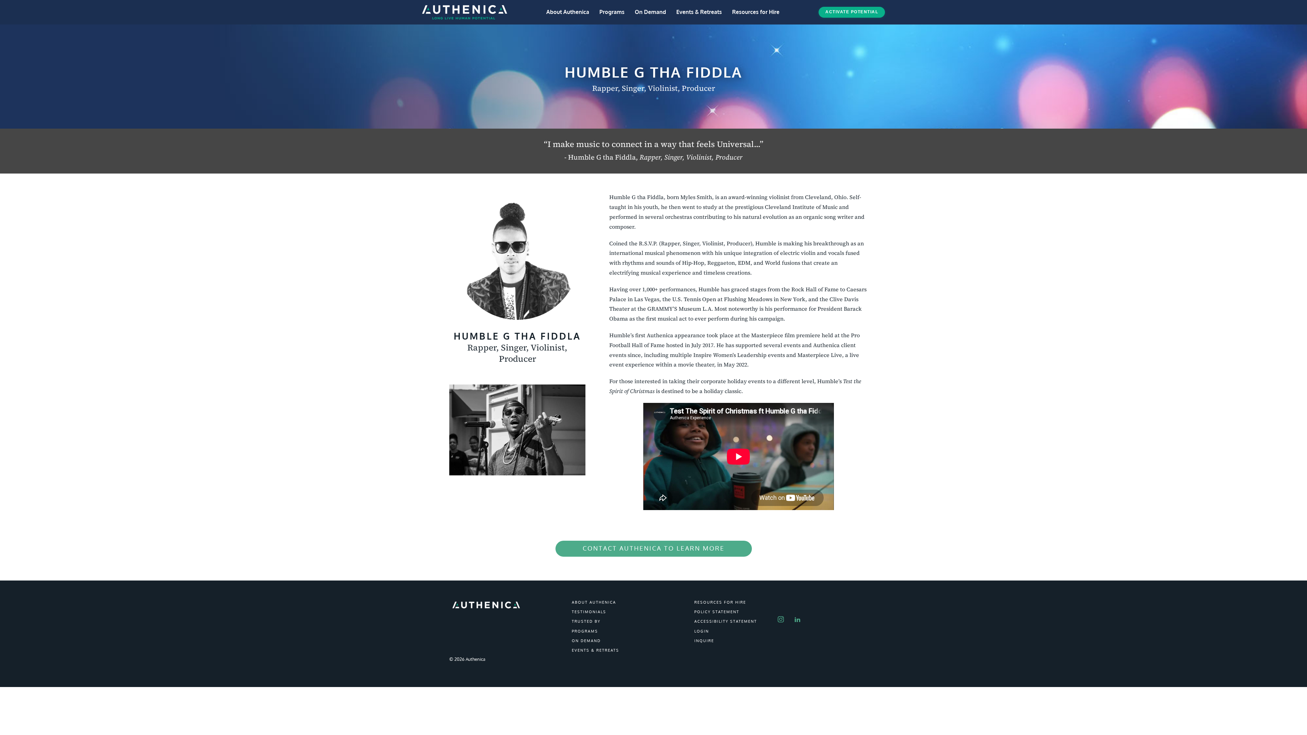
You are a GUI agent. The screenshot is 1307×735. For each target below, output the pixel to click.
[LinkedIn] (800, 615)
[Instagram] (783, 615)
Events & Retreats (699, 12)
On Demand (650, 12)
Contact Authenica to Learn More (654, 548)
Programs (612, 12)
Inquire (704, 640)
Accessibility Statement (725, 621)
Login (701, 631)
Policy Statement (716, 611)
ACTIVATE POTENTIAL (851, 12)
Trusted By (586, 621)
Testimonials (589, 611)
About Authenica (567, 12)
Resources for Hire (755, 12)
